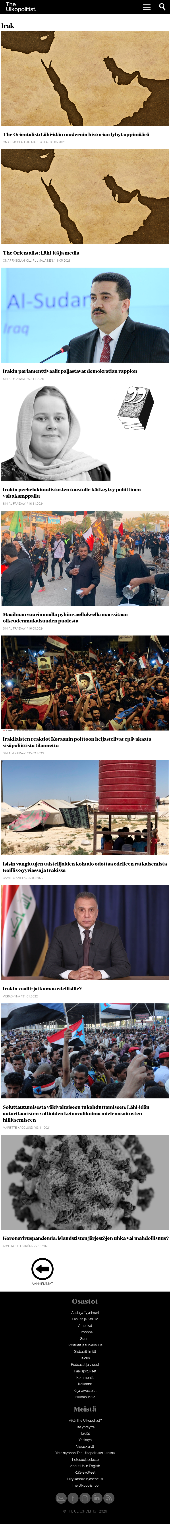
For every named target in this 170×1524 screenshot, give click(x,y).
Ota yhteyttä (85, 1427)
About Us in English (85, 1466)
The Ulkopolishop (85, 1485)
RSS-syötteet (85, 1472)
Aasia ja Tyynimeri (85, 1313)
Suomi (85, 1339)
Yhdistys (85, 1440)
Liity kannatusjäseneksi (85, 1479)
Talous (85, 1358)
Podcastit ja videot (85, 1364)
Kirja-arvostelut (85, 1391)
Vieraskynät (85, 1446)
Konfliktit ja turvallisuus (85, 1345)
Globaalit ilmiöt (85, 1351)
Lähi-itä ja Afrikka (85, 1319)
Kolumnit (85, 1384)
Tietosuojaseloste (85, 1459)
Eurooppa (85, 1332)
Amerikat (85, 1326)
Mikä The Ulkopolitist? (85, 1420)
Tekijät (85, 1433)
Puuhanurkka (85, 1397)
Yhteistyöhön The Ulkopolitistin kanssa (85, 1453)
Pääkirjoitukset (85, 1371)
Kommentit (85, 1377)
